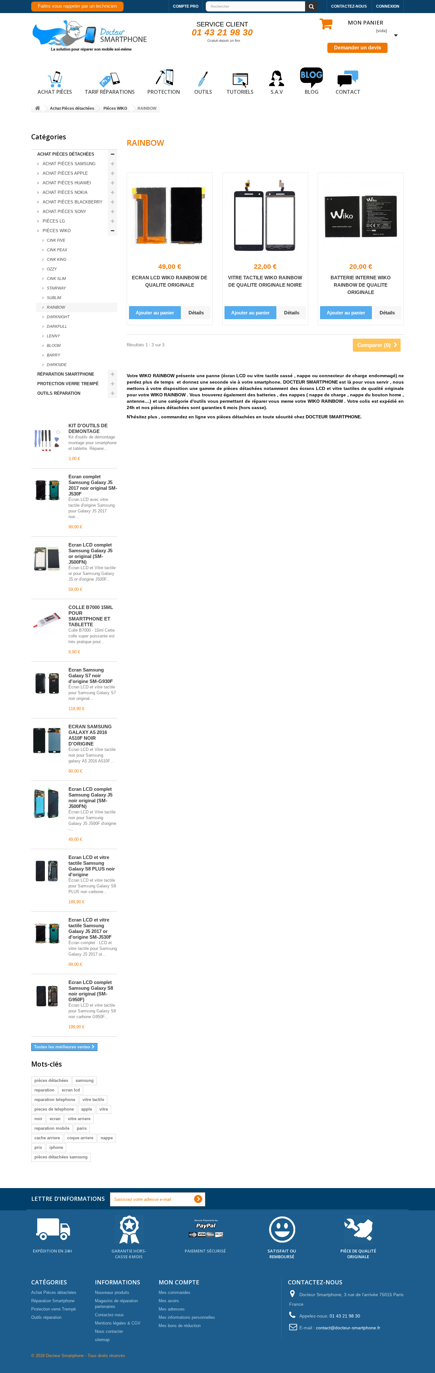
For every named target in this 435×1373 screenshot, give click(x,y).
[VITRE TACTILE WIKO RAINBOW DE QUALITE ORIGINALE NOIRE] (265, 215)
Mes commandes (174, 1292)
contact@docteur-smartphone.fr (348, 1327)
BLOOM (53, 345)
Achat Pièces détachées (65, 154)
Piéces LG (53, 221)
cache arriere (47, 1137)
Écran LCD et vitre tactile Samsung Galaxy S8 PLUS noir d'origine (91, 866)
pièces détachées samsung (61, 1157)
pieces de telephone (54, 1109)
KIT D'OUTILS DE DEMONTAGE (88, 428)
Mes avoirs (169, 1300)
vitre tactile (93, 1099)
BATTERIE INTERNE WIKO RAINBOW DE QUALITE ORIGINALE (361, 285)
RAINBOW (55, 307)
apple (86, 1109)
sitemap (102, 1339)
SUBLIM (53, 298)
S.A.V (277, 91)
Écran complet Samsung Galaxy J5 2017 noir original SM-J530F (92, 485)
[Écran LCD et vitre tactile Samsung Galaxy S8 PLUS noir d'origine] (46, 871)
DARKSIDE (56, 365)
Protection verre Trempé (68, 383)
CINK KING (56, 259)
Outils (203, 91)
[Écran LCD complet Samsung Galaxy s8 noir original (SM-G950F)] (46, 996)
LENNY (53, 336)
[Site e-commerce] (38, 109)
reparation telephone (54, 1099)
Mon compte (179, 1282)
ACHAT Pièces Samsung (68, 163)
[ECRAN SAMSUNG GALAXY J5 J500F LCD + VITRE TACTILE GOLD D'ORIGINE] (46, 558)
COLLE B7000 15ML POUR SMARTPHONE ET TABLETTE (90, 616)
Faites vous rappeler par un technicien (77, 6)
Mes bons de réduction (180, 1325)
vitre (103, 1109)
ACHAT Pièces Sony (63, 211)
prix (38, 1147)
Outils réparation (58, 393)
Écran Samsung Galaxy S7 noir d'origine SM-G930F (90, 675)
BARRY (53, 355)
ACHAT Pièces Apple (64, 173)
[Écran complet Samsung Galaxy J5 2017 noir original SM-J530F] (46, 490)
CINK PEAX (56, 250)
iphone (56, 1147)
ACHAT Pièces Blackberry (72, 202)
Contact (348, 91)
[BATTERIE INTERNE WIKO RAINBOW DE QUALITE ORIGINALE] (361, 215)
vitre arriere (79, 1118)
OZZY (51, 269)
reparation (44, 1090)
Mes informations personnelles (187, 1317)
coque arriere (80, 1137)
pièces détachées (51, 1080)
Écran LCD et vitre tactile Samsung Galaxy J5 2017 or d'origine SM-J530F (89, 928)
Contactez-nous (349, 6)
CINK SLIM (56, 278)
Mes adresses (172, 1309)
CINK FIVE (55, 240)
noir (38, 1118)
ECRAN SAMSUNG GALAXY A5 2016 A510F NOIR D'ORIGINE (90, 735)
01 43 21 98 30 (222, 32)
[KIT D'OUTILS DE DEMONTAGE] (46, 439)
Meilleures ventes (59, 411)
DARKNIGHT (57, 317)
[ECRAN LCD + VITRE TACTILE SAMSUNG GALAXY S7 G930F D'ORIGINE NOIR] (46, 683)
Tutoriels (239, 91)
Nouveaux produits (112, 1292)
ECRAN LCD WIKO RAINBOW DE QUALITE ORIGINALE (169, 281)
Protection (163, 91)
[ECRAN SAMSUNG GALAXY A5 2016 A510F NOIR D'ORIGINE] (46, 740)
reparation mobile (51, 1128)
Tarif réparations (110, 91)
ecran (55, 1118)
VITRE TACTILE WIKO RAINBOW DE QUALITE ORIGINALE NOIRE (265, 281)
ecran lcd (71, 1090)
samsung (84, 1080)
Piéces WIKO (56, 230)
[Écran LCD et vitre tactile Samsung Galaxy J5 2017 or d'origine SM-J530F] (46, 933)
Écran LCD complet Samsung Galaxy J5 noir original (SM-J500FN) (90, 797)
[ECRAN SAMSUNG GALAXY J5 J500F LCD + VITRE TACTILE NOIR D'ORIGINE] (46, 803)
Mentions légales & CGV (117, 1323)
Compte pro (185, 6)
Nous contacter (109, 1331)
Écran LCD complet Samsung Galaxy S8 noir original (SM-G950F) (90, 991)
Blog (311, 91)
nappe (107, 1137)
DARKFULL (56, 326)
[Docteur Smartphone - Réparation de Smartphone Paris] (90, 36)
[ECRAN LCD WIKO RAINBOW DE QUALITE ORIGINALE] (170, 215)
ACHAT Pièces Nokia (64, 192)
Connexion (387, 6)
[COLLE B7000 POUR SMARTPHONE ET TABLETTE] (46, 621)
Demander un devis (357, 47)
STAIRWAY (56, 288)
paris (82, 1128)
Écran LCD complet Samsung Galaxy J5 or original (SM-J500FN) (90, 553)
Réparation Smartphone (65, 374)
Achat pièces (55, 91)
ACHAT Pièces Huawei (66, 182)
